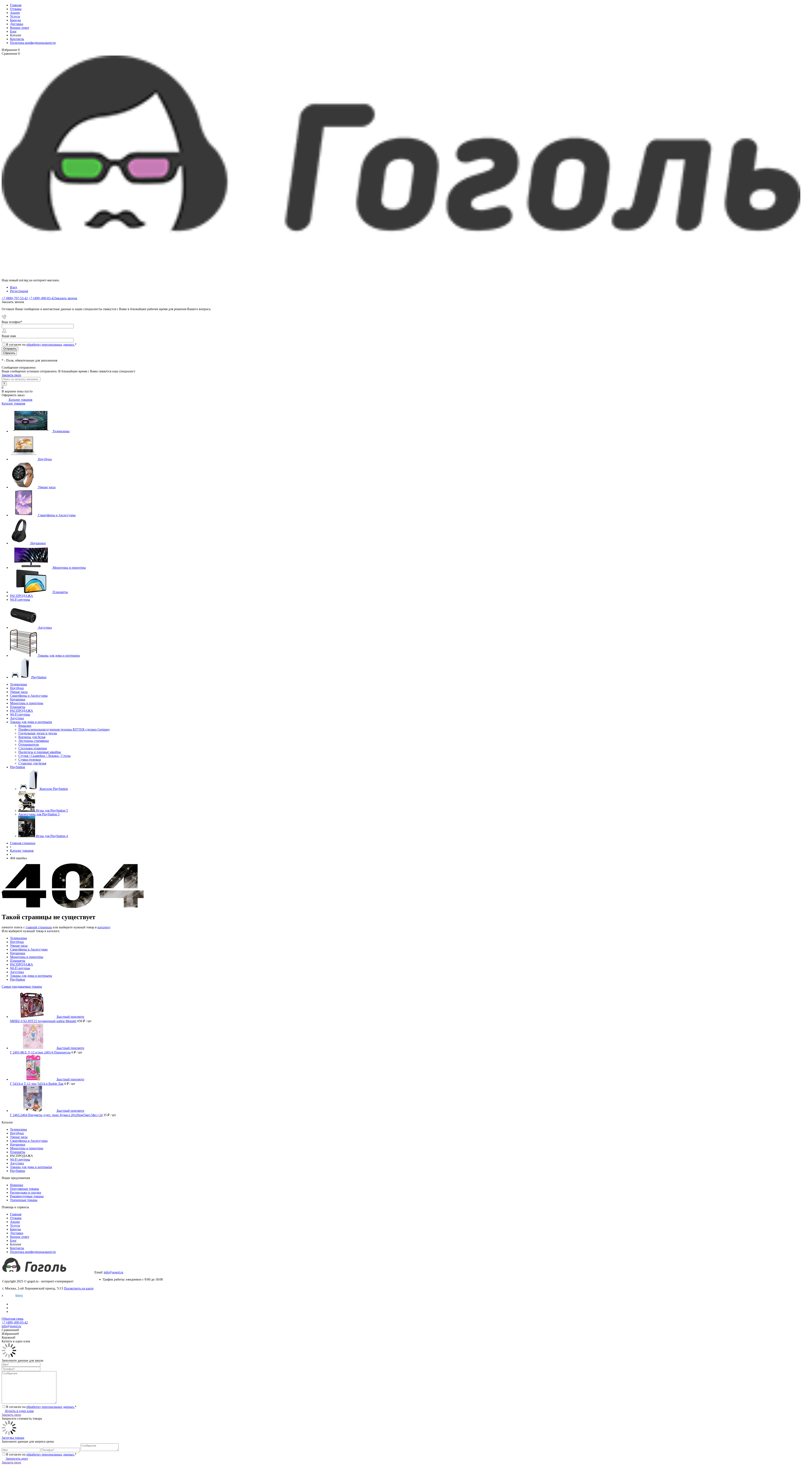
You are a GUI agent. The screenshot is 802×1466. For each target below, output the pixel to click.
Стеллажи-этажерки (32, 748)
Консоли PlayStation (54, 789)
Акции (15, 12)
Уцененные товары (23, 1200)
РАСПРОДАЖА (21, 596)
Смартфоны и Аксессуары (57, 515)
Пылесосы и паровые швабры (39, 752)
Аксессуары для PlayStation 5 (39, 814)
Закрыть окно (11, 375)
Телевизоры (61, 431)
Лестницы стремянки (33, 741)
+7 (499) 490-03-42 (107, 1268)
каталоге (104, 927)
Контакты (17, 39)
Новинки (16, 1185)
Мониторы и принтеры (69, 567)
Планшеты (60, 592)
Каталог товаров (20, 399)
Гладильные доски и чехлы (37, 733)
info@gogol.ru (113, 1272)
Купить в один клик (19, 1411)
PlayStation (38, 677)
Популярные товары (24, 1189)
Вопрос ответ (19, 27)
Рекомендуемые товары (27, 1196)
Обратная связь (12, 1318)
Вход (13, 287)
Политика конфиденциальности (33, 42)
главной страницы (39, 927)
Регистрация (19, 291)
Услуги (15, 16)
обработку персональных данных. (50, 344)
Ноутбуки (45, 459)
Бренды (15, 20)
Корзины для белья (31, 737)
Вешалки (24, 725)
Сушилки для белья (32, 763)
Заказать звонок (66, 298)
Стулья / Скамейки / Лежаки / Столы (44, 756)
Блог (13, 31)
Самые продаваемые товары (22, 986)
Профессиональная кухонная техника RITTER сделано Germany (64, 729)
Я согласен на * (41, 1407)
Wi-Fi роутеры (20, 599)
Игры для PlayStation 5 (52, 810)
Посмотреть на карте (79, 1288)
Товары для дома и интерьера (59, 655)
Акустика (45, 627)
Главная (15, 5)
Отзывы (16, 9)
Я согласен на (41, 344)
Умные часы (47, 487)
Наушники (38, 543)
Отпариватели (28, 744)
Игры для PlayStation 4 (52, 836)
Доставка (16, 24)
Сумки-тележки (29, 759)
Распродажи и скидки (25, 1192)
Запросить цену (16, 1458)
